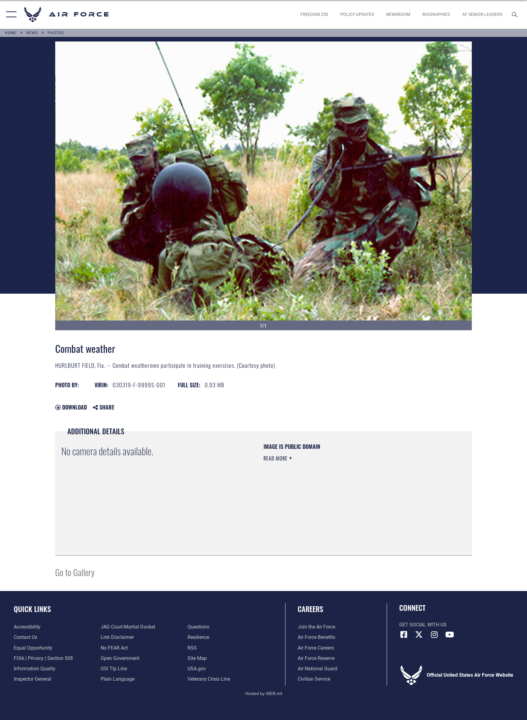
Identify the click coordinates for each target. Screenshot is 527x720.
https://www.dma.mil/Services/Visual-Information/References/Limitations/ (335, 497)
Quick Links (32, 608)
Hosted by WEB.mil (263, 693)
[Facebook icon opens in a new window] (403, 634)
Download (74, 407)
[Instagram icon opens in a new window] (434, 634)
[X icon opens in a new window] (419, 634)
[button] (10, 14)
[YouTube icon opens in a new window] (449, 634)
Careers (310, 608)
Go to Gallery (75, 572)
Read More (276, 458)
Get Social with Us (422, 625)
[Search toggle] (515, 14)
